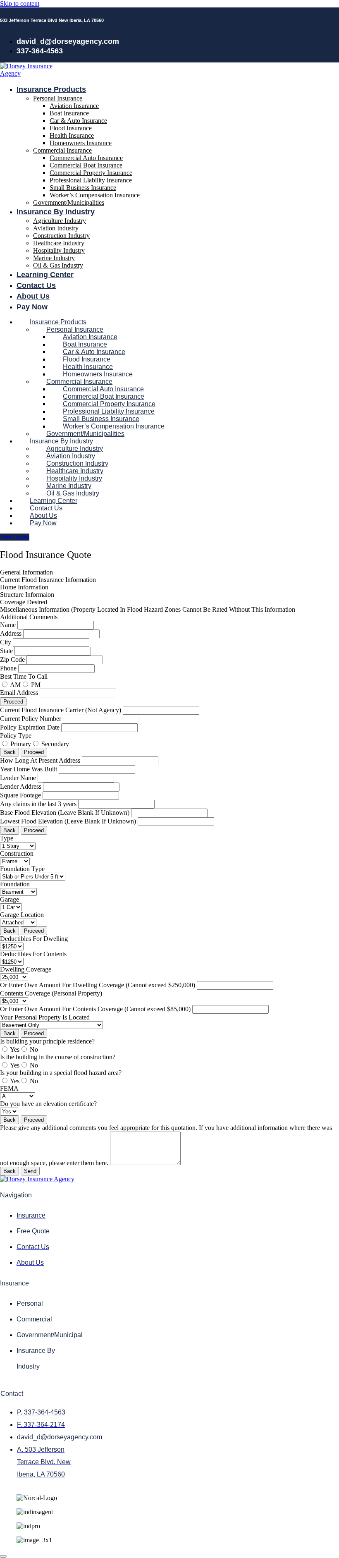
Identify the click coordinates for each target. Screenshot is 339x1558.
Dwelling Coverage (25, 969)
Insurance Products (51, 89)
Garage (9, 899)
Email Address (20, 692)
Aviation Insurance (74, 105)
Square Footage (21, 795)
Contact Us (36, 285)
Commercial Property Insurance (91, 172)
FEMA (9, 1088)
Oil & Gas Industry (58, 265)
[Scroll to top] (3, 1556)
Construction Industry (61, 235)
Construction (16, 853)
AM (15, 684)
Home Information (24, 587)
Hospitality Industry (59, 250)
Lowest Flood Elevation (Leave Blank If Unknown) (69, 821)
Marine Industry (54, 257)
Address (11, 633)
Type (6, 838)
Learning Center (45, 274)
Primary (20, 743)
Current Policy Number (31, 718)
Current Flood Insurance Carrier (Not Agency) (61, 709)
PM (36, 684)
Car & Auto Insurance (78, 120)
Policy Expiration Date (30, 727)
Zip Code (13, 659)
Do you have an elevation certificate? (48, 1103)
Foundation (15, 884)
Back (9, 752)
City (6, 642)
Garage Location (22, 914)
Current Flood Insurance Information (48, 579)
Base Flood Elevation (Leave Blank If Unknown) (65, 812)
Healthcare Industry (58, 243)
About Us (33, 296)
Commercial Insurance (62, 150)
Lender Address (21, 786)
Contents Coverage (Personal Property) (51, 993)
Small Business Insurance (83, 187)
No (34, 1049)
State (7, 650)
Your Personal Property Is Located (45, 1017)
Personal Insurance (57, 98)
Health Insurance (72, 135)
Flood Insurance (71, 128)
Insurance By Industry (56, 212)
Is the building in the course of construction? (57, 1056)
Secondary (55, 743)
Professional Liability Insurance (91, 180)
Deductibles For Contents (33, 953)
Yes (14, 1049)
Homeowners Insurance (81, 142)
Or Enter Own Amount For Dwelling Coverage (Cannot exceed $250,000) (98, 984)
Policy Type (15, 735)
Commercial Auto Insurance (86, 157)
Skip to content (19, 3)
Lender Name (19, 777)
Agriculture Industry (59, 220)
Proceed (13, 702)
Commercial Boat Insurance (86, 165)
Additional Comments (28, 616)
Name (8, 624)
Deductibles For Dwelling (34, 938)
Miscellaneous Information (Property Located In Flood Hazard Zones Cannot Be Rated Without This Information (147, 609)
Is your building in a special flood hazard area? (61, 1072)
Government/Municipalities (68, 202)
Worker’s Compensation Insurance (95, 195)
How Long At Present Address (41, 760)
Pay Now (32, 307)
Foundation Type (22, 868)
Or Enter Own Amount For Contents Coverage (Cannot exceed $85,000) (96, 1008)
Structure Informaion (27, 594)
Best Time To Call (24, 676)
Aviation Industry (56, 228)
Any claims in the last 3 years (39, 803)
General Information (26, 572)
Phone (9, 668)
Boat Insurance (69, 113)
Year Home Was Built (29, 769)
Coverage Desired (23, 601)
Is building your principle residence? (47, 1041)
